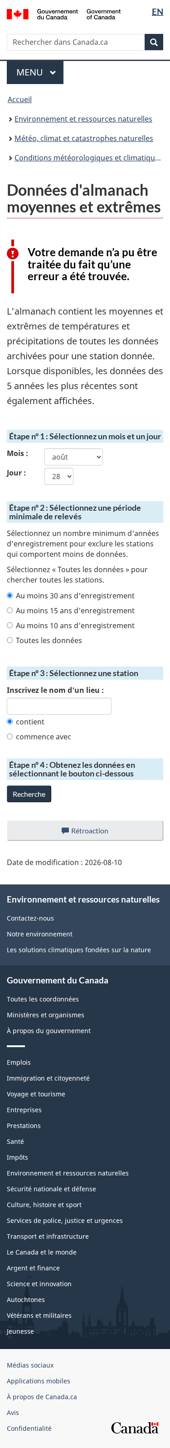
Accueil (20, 99)
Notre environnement (40, 934)
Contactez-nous (30, 918)
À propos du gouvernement (49, 1030)
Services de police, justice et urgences (65, 1220)
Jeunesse (20, 1331)
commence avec (43, 737)
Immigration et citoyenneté (48, 1078)
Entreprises (24, 1109)
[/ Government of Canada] (64, 13)
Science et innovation (39, 1283)
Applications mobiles (38, 1381)
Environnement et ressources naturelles (83, 119)
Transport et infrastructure (48, 1236)
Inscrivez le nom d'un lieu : (55, 690)
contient (30, 722)
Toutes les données (49, 640)
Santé (15, 1141)
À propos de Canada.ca (42, 1396)
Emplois (19, 1062)
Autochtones (26, 1299)
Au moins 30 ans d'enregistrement (75, 596)
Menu (39, 72)
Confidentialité (29, 1428)
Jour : (16, 473)
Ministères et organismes (45, 1015)
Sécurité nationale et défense (51, 1189)
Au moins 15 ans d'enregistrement (75, 611)
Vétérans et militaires (39, 1315)
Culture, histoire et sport (44, 1204)
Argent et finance (33, 1268)
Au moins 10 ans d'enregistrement (75, 625)
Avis (13, 1412)
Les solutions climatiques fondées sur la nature (79, 949)
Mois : (17, 453)
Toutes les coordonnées (43, 999)
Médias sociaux (30, 1365)
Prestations (24, 1125)
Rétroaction (97, 833)
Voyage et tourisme (36, 1094)
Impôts (17, 1157)
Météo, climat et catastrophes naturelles (84, 138)
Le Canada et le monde (42, 1252)
